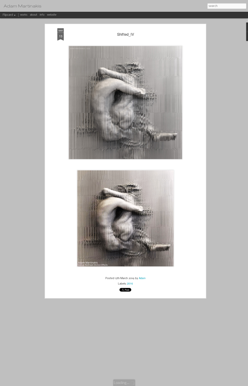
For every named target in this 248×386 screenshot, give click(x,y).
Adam (142, 278)
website (51, 14)
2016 (130, 283)
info (42, 14)
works (23, 14)
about (33, 14)
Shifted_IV (125, 34)
